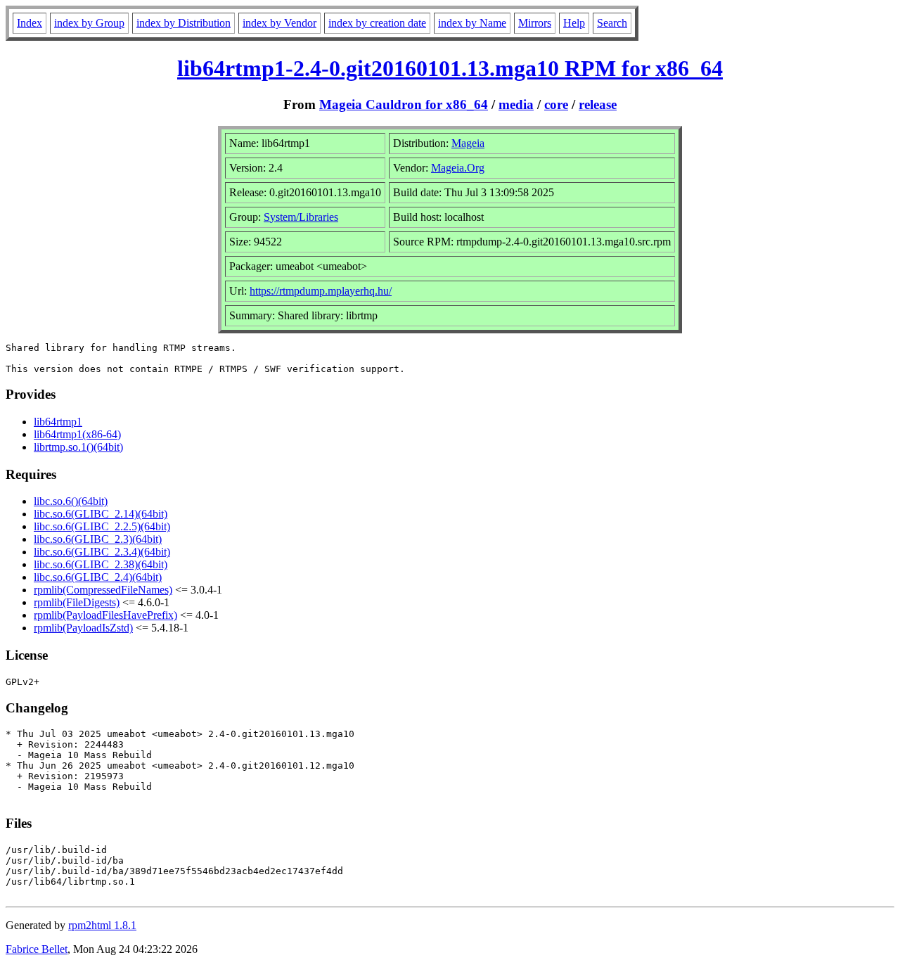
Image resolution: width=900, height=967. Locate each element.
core (556, 104)
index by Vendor (279, 23)
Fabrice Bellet (37, 949)
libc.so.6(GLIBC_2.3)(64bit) (98, 539)
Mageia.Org (457, 168)
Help (574, 23)
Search (612, 23)
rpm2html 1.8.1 (102, 925)
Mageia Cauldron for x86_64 (403, 104)
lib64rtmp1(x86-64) (77, 434)
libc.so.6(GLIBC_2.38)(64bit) (100, 564)
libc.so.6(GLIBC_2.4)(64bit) (98, 577)
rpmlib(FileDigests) (77, 602)
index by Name (472, 23)
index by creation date (377, 23)
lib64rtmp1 (58, 422)
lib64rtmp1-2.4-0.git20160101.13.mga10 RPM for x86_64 (450, 68)
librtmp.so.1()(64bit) (78, 447)
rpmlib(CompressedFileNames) (103, 590)
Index (29, 23)
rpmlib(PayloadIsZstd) (83, 628)
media (516, 104)
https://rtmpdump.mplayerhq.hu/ (321, 291)
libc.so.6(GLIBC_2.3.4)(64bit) (102, 552)
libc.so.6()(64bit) (71, 501)
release (598, 104)
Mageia (467, 143)
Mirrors (534, 23)
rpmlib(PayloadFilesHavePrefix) (105, 615)
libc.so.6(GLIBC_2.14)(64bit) (100, 514)
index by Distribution (183, 23)
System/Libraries (301, 217)
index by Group (89, 23)
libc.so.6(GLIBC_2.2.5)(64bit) (102, 526)
